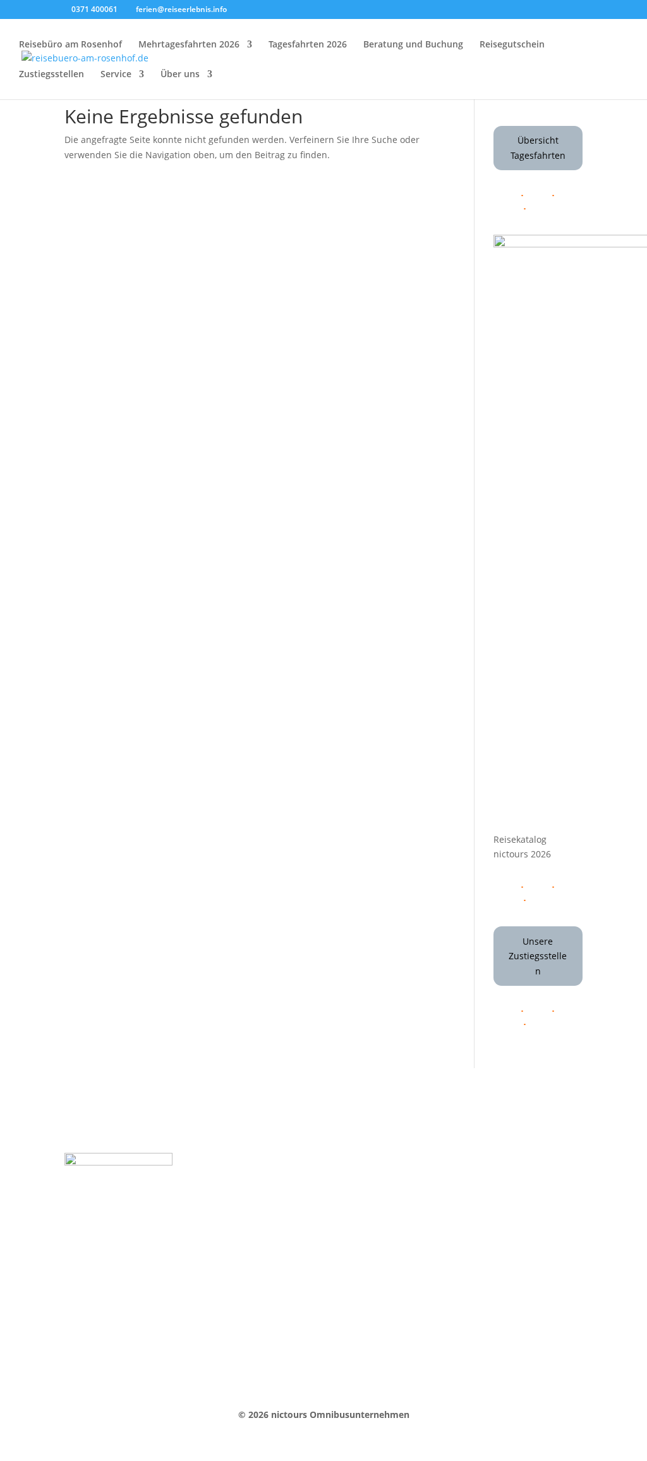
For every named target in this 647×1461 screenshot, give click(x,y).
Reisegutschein (512, 45)
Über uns (180, 75)
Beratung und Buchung (413, 45)
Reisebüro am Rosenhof (70, 45)
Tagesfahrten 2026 (308, 45)
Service (115, 75)
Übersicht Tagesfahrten (538, 147)
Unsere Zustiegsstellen (538, 956)
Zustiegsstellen (51, 75)
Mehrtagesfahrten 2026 (188, 45)
